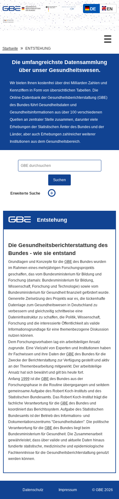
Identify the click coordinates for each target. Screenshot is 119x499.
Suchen (59, 180)
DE (94, 9)
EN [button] (111, 9)
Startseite (10, 48)
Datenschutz (33, 490)
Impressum (68, 490)
